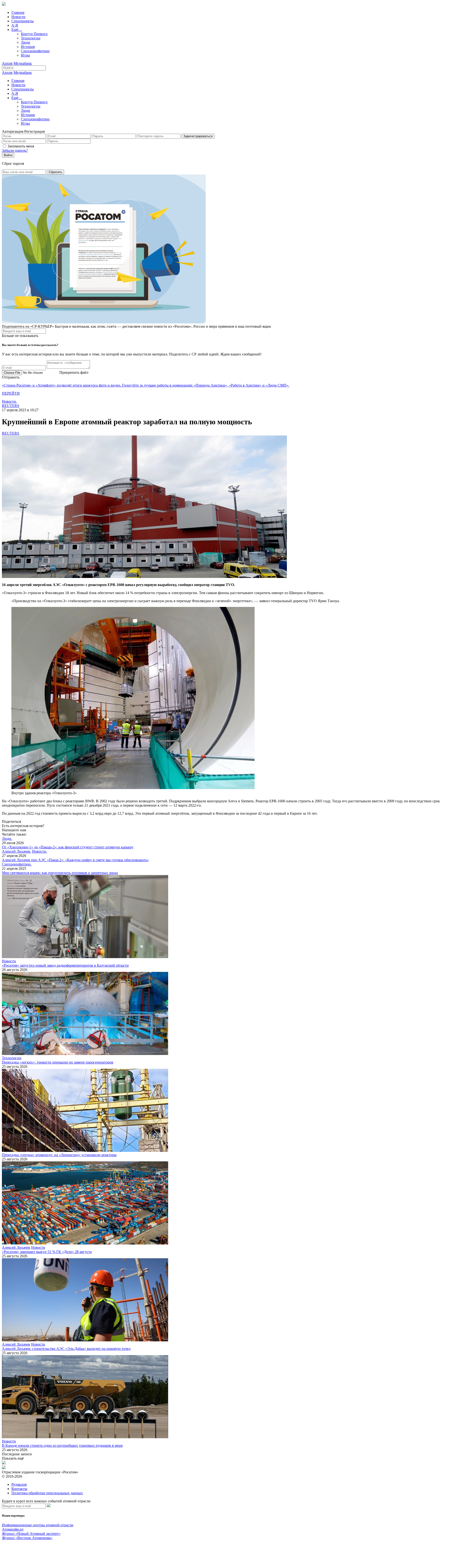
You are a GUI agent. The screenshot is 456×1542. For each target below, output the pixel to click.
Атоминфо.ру (13, 1529)
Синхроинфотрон (35, 51)
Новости (18, 17)
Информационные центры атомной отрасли (37, 1525)
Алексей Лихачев (16, 1247)
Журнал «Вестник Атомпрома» (27, 1538)
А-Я (14, 25)
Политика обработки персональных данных (47, 1493)
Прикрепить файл (73, 372)
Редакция (19, 1484)
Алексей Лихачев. (16, 851)
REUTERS (10, 406)
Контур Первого (34, 34)
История (28, 47)
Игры (25, 55)
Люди (25, 42)
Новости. (9, 401)
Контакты (19, 1489)
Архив (7, 63)
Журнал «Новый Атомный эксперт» (31, 1534)
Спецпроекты (22, 21)
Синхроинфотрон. (17, 864)
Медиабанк (23, 63)
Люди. (7, 839)
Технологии (30, 38)
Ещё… (16, 30)
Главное (17, 12)
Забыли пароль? (15, 150)
